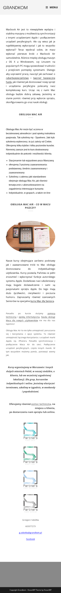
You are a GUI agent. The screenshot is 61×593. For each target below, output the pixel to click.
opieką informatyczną (29, 317)
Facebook (30, 539)
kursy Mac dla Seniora (42, 301)
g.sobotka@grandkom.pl (30, 532)
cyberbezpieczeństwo (17, 78)
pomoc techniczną (41, 404)
